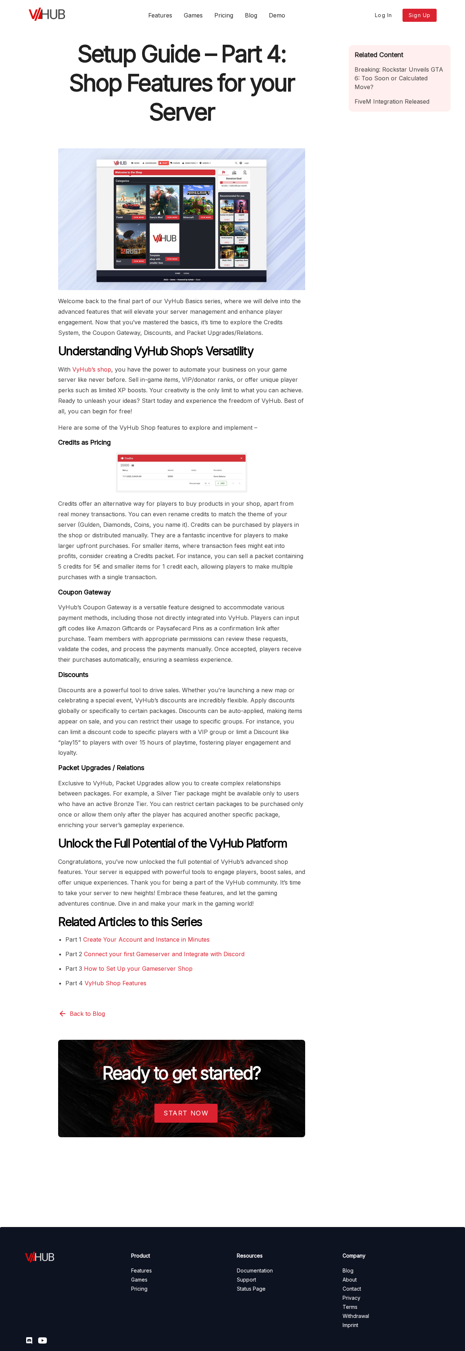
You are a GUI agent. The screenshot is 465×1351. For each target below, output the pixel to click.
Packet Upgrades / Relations (101, 767)
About (350, 1279)
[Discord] (31, 1341)
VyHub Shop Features (115, 983)
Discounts (73, 674)
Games (193, 15)
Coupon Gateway (84, 592)
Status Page (251, 1289)
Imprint (350, 1325)
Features (160, 15)
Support (246, 1279)
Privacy (351, 1298)
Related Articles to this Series (130, 922)
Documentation (255, 1270)
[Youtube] (44, 1341)
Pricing (223, 15)
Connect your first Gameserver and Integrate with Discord (164, 954)
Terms (350, 1307)
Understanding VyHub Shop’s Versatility (155, 351)
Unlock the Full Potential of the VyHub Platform (172, 843)
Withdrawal (356, 1316)
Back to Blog (87, 1013)
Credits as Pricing (84, 442)
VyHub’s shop (91, 369)
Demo (277, 15)
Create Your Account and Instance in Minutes (146, 939)
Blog (251, 15)
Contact (352, 1289)
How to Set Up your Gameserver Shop (138, 968)
